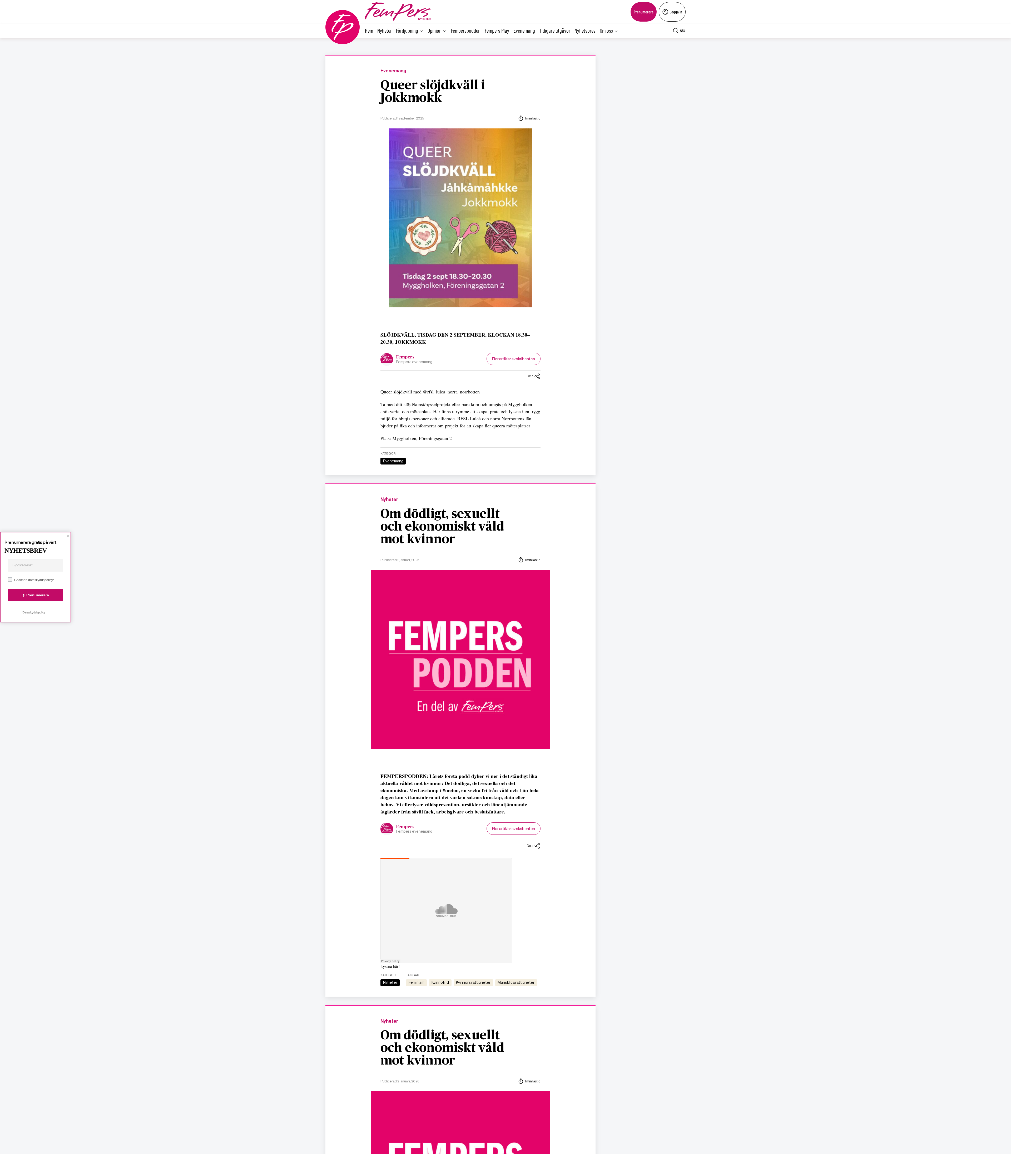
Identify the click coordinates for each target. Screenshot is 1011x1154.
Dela (530, 376)
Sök (683, 30)
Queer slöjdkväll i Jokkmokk (432, 91)
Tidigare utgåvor (554, 30)
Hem (369, 30)
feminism (416, 982)
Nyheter (384, 30)
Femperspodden (465, 30)
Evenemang (524, 30)
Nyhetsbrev (585, 30)
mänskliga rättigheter (516, 982)
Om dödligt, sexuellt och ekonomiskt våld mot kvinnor (442, 527)
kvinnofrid (440, 982)
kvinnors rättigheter (473, 982)
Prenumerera (643, 11)
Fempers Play (497, 30)
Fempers (405, 357)
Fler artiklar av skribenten (513, 359)
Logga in (676, 11)
